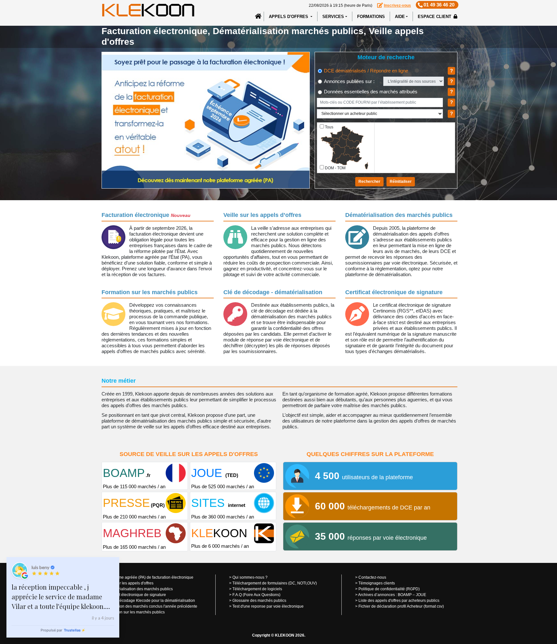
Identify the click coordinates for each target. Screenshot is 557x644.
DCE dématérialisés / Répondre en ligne (365, 70)
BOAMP (405, 595)
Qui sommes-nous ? (250, 577)
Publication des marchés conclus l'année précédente (151, 606)
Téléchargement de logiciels (257, 589)
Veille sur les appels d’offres (262, 215)
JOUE (421, 595)
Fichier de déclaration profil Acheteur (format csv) (401, 606)
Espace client (435, 16)
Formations (371, 16)
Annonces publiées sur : (349, 81)
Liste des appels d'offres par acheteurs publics (398, 600)
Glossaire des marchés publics (259, 600)
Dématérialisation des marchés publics (399, 215)
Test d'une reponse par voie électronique (268, 606)
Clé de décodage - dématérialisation (272, 292)
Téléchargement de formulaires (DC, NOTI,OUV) (274, 583)
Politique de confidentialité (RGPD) (389, 589)
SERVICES (333, 16)
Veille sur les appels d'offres (129, 583)
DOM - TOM (335, 168)
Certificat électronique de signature (394, 292)
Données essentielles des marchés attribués (370, 91)
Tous (329, 127)
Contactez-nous (372, 577)
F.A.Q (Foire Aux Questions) (256, 595)
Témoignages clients (376, 583)
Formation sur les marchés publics (150, 292)
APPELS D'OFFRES (289, 16)
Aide (400, 16)
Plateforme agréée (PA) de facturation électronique (149, 577)
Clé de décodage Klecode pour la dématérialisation (150, 600)
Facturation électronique (146, 215)
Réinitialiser (401, 181)
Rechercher (369, 181)
